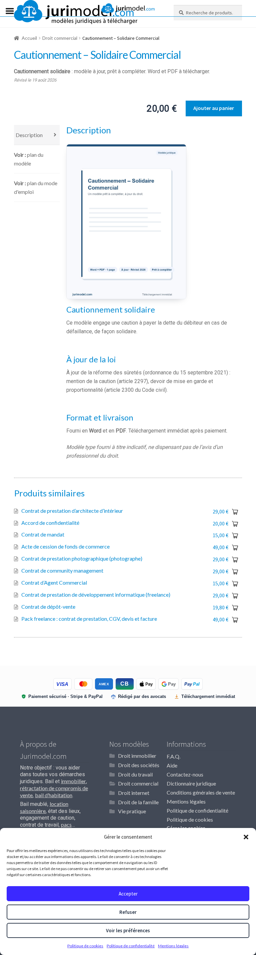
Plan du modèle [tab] (28, 158)
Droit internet (133, 793)
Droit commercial (59, 38)
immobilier (73, 781)
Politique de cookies (85, 945)
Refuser (128, 912)
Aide (172, 765)
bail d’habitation (53, 795)
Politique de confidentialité (131, 945)
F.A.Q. (173, 756)
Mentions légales (173, 945)
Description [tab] (29, 135)
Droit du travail (135, 774)
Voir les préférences (128, 930)
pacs (66, 824)
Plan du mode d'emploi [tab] (35, 187)
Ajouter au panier (213, 108)
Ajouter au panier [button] (235, 511)
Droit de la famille (138, 802)
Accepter (128, 893)
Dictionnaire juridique (191, 783)
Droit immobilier (137, 755)
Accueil (29, 38)
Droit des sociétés (138, 765)
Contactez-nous (185, 774)
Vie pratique (132, 811)
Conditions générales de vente (201, 792)
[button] (246, 837)
